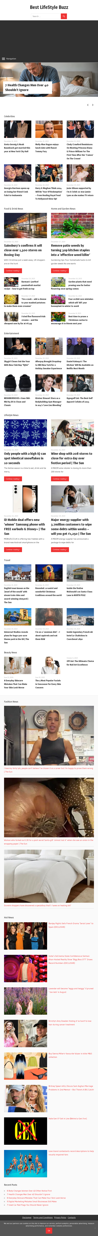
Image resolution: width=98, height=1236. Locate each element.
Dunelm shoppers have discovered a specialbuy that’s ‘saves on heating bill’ (37, 905)
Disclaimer (27, 1217)
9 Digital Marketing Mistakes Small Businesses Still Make (32, 1201)
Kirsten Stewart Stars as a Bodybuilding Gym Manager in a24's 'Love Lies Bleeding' (48, 402)
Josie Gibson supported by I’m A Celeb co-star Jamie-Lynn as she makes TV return (80, 192)
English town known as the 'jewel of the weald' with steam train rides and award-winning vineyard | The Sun (16, 595)
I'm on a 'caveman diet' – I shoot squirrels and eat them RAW (47, 635)
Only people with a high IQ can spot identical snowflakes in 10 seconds (25, 458)
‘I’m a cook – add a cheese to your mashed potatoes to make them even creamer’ (25, 302)
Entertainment (11, 333)
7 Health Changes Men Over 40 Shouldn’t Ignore (28, 1194)
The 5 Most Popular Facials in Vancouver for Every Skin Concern (48, 684)
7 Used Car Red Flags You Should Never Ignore (27, 1205)
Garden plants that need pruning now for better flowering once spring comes (71, 285)
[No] (95, 1228)
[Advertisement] (49, 37)
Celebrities (9, 116)
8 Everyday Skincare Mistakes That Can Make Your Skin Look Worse (15, 684)
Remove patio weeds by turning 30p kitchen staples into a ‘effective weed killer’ (70, 250)
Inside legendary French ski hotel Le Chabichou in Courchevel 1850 (80, 635)
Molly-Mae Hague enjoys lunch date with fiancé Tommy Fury (47, 148)
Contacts (72, 1217)
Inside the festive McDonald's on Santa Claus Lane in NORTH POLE (79, 592)
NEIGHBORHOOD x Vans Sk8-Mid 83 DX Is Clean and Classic (17, 402)
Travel (7, 560)
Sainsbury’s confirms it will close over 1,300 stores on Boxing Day (23, 250)
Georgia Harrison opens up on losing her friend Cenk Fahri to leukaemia (16, 192)
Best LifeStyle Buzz (49, 7)
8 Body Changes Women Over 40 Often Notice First (29, 1190)
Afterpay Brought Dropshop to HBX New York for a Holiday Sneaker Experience (48, 365)
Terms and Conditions (43, 1217)
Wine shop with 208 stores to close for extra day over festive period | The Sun (71, 458)
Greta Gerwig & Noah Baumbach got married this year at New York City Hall (17, 148)
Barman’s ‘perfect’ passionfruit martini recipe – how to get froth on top (22, 285)
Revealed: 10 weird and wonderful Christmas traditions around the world (48, 592)
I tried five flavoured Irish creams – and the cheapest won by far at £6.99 (24, 320)
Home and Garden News (63, 208)
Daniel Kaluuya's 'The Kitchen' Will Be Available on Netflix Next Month (80, 365)
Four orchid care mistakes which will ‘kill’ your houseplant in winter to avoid (72, 302)
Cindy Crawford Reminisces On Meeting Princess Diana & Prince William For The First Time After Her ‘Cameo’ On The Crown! (80, 151)
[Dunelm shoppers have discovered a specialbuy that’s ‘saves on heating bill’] (49, 902)
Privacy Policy (60, 1217)
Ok (49, 1230)
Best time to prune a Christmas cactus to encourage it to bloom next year (69, 320)
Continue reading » (13, 270)
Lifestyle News (11, 415)
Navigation (11, 58)
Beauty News (10, 652)
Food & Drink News (13, 208)
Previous (87, 105)
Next (92, 105)
